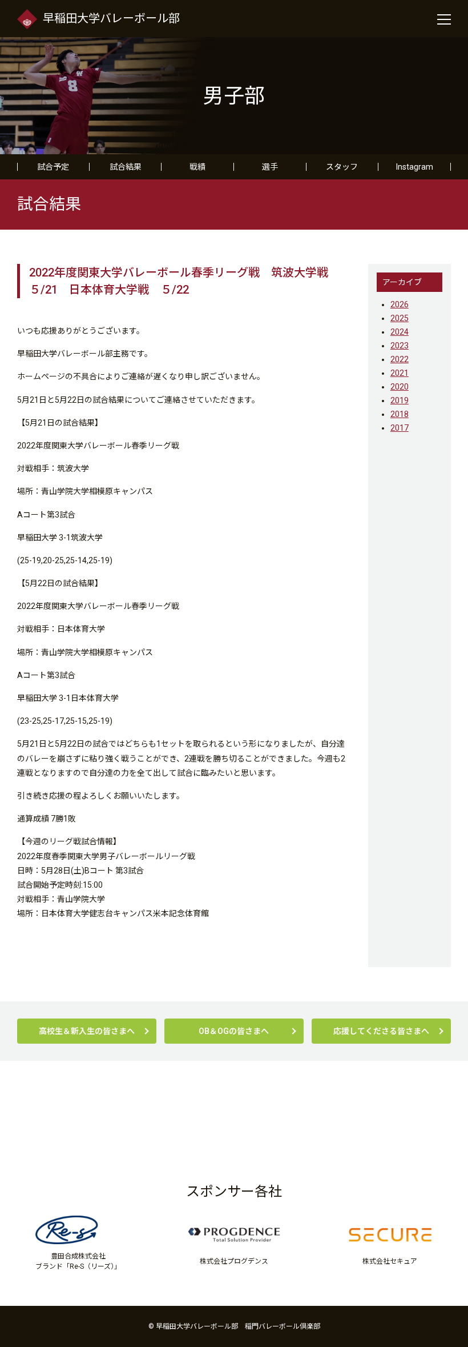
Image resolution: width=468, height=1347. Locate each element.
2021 (399, 373)
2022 (399, 359)
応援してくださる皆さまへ (381, 1031)
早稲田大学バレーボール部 (111, 18)
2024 (399, 331)
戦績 (197, 167)
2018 (399, 414)
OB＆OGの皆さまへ (234, 1031)
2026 (399, 304)
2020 (399, 386)
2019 (399, 400)
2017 (399, 427)
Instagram (414, 167)
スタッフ (342, 167)
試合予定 (53, 167)
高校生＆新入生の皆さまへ (87, 1031)
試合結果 (126, 167)
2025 (399, 318)
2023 (399, 345)
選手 (270, 167)
